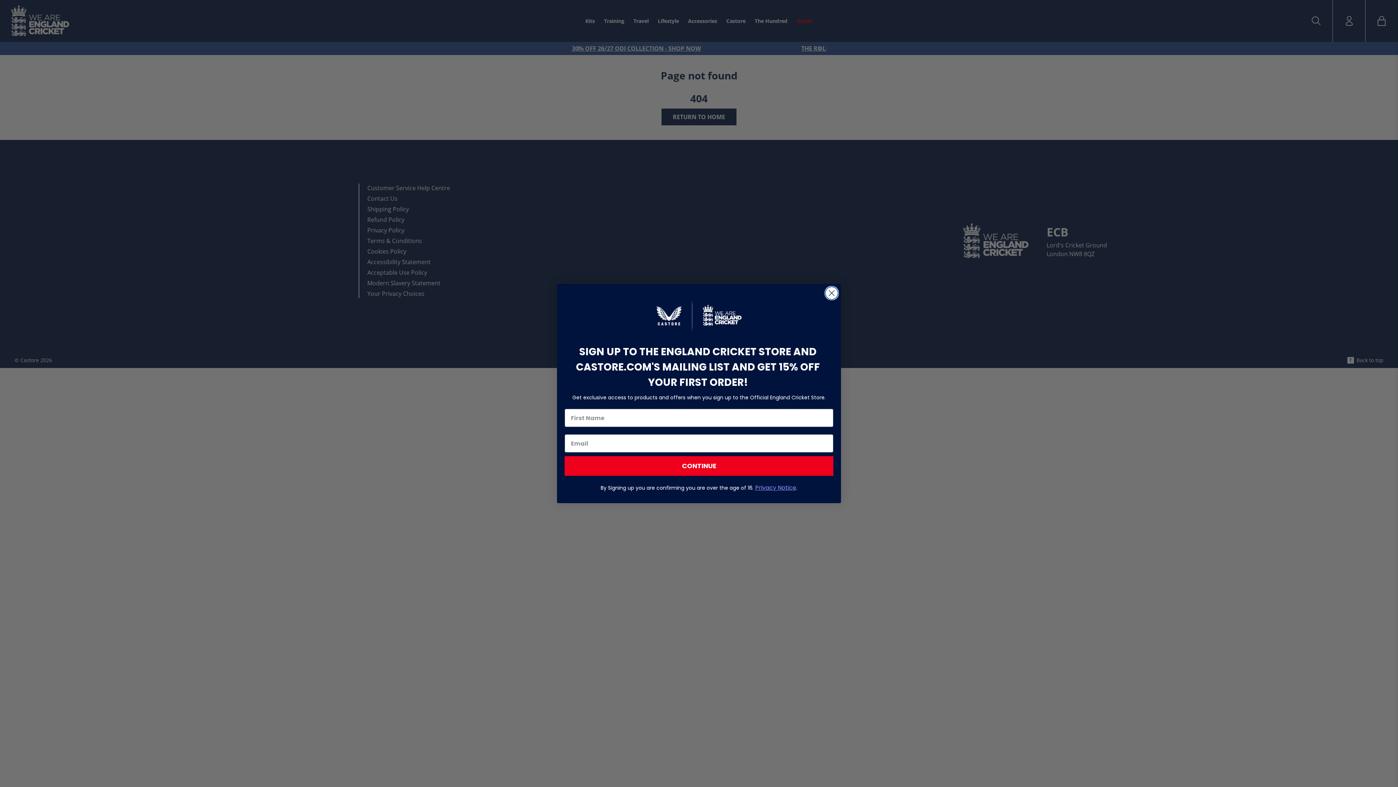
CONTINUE (699, 465)
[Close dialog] (831, 293)
